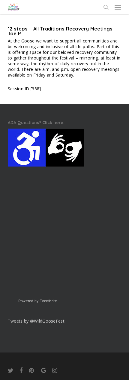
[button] (118, 7)
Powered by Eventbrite (37, 301)
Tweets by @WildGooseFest (36, 321)
